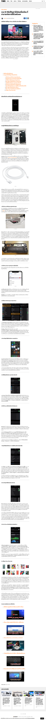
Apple (4, 210)
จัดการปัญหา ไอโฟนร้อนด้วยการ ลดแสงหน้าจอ (13, 81)
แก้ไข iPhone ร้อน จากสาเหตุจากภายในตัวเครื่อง (14, 78)
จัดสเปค (8, 1)
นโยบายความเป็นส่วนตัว (31, 718)
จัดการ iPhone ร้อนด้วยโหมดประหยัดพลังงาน (13, 88)
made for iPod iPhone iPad (12, 157)
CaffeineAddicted (5, 705)
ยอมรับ (42, 718)
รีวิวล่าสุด (19, 1)
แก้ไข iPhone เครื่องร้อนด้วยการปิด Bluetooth (13, 84)
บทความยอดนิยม (25, 1)
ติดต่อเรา (30, 1)
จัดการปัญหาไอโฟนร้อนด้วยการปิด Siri (12, 87)
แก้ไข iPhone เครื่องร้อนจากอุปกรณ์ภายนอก (13, 77)
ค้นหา (11, 1)
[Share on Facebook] (24, 18)
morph (5, 18)
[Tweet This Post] (26, 18)
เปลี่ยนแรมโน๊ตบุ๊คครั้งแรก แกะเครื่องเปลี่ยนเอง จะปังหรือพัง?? (13, 637)
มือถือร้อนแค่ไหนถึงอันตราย (8, 73)
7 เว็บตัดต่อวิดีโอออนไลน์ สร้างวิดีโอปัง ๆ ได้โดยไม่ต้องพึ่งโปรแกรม (14, 653)
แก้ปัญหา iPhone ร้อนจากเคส (10, 90)
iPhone (9, 684)
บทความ (15, 1)
